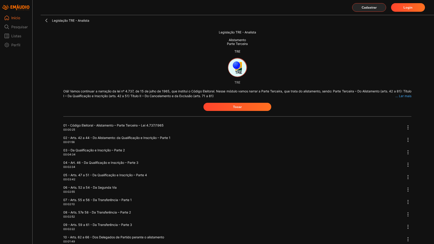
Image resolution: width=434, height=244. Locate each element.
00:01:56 (69, 142)
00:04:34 (69, 154)
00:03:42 (69, 179)
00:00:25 (69, 129)
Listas (16, 36)
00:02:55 (69, 191)
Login (408, 7)
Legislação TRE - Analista (70, 20)
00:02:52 (69, 216)
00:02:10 (69, 204)
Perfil (15, 45)
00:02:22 (69, 229)
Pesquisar (19, 27)
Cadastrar (369, 7)
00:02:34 (69, 167)
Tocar (237, 107)
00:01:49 (69, 241)
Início (15, 18)
